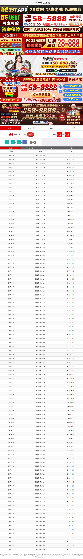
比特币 (72, 128)
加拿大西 (31, 128)
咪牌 (30, 134)
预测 (72, 148)
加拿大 (10, 128)
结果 (10, 148)
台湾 (52, 128)
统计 (52, 148)
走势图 (31, 148)
